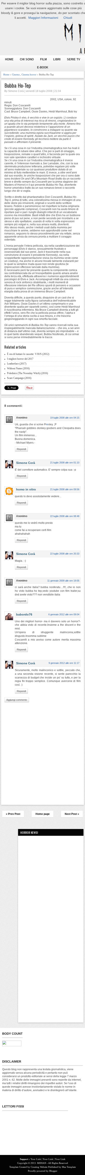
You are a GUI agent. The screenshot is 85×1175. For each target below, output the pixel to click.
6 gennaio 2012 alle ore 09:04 (63, 614)
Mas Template (69, 1167)
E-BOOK (42, 67)
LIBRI (57, 59)
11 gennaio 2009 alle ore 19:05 (63, 580)
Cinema (16, 74)
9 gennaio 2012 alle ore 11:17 (64, 663)
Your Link (36, 1159)
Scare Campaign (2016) (19, 378)
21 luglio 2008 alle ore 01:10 (64, 462)
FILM (43, 59)
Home (6, 74)
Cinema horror (29, 74)
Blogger (53, 1171)
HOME (9, 59)
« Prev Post (13, 814)
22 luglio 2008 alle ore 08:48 (64, 516)
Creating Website (39, 1167)
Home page (43, 814)
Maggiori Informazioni (43, 17)
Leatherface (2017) (16, 363)
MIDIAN (41, 1163)
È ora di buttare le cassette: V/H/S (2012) (28, 354)
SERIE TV (73, 59)
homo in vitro (26, 489)
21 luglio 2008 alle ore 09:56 (64, 489)
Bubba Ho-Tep (17, 85)
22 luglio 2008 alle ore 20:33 (64, 553)
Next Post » (72, 814)
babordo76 (24, 614)
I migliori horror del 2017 (20, 358)
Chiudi (67, 17)
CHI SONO (27, 59)
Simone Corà (25, 463)
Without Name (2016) (18, 368)
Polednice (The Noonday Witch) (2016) (27, 373)
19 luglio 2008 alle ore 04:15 (64, 417)
